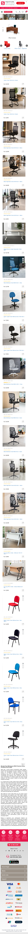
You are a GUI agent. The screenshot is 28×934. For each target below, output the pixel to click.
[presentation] (1, 46)
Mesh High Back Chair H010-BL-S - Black (13, 181)
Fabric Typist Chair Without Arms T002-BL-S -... (14, 351)
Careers (15, 8)
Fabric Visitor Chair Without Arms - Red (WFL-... (13, 621)
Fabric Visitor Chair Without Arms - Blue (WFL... (13, 688)
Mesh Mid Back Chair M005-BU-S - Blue (13, 282)
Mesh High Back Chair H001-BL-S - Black (13, 215)
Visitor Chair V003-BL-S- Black (11, 80)
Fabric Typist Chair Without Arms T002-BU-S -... (14, 317)
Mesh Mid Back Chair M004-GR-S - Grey (13, 384)
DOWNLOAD (21, 3)
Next (23, 764)
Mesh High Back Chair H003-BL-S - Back (13, 519)
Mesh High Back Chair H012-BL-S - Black (13, 147)
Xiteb (21, 931)
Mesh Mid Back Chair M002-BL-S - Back (13, 417)
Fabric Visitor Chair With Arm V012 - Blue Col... (13, 722)
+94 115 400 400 (9, 8)
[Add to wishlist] (23, 56)
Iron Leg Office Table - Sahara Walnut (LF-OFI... (13, 587)
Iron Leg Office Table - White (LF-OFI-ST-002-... (13, 553)
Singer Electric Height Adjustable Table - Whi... (13, 250)
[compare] (23, 58)
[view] (23, 60)
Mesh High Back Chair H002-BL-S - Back (13, 485)
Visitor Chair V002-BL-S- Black (11, 114)
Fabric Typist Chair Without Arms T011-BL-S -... (13, 756)
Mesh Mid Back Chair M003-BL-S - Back (13, 451)
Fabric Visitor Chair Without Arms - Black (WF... (13, 655)
